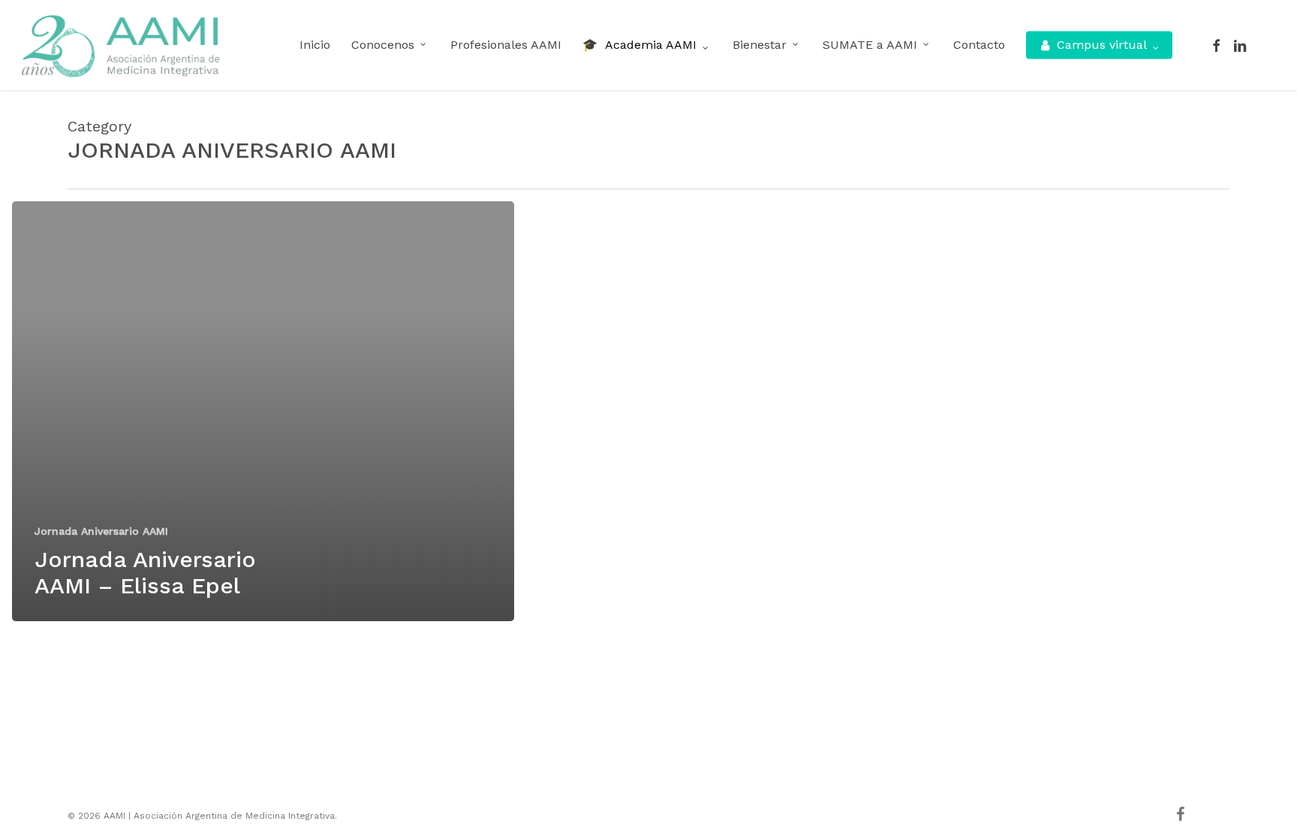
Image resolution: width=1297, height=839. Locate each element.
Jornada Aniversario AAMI (101, 531)
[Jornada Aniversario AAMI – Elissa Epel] (263, 411)
